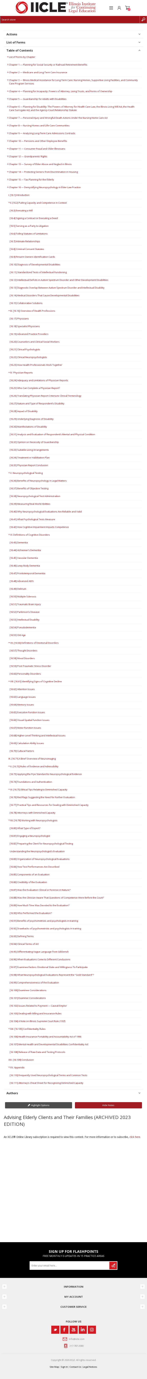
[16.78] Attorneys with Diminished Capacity (32, 812)
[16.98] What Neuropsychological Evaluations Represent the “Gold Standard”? (52, 974)
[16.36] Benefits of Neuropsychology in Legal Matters (38, 480)
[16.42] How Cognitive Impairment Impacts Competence (39, 527)
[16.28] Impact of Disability (24, 411)
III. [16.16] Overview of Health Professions (32, 310)
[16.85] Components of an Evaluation (29, 874)
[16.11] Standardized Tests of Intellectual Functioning (38, 272)
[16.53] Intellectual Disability (24, 619)
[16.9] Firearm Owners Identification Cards (32, 256)
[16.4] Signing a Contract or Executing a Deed (34, 218)
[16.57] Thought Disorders (23, 650)
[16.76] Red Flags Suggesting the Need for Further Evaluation (42, 797)
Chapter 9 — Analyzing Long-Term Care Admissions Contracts (42, 133)
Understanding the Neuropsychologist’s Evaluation (37, 851)
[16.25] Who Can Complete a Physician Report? (35, 388)
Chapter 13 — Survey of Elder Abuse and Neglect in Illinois (40, 164)
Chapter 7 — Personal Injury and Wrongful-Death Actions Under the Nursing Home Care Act (58, 117)
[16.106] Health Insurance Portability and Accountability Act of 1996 (45, 1036)
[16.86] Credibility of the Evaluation (28, 882)
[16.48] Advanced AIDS (22, 581)
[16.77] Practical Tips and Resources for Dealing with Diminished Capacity (49, 805)
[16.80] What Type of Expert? (25, 828)
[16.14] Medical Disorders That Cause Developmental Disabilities (44, 295)
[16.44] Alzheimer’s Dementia (25, 550)
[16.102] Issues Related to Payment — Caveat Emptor (38, 1005)
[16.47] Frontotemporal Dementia (27, 573)
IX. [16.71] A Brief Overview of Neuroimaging (32, 758)
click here (134, 1137)
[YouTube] (74, 1330)
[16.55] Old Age (18, 635)
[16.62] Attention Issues (22, 689)
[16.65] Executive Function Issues (27, 712)
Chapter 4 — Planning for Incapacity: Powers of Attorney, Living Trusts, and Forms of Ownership (60, 91)
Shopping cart (127, 8)
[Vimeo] (83, 1330)
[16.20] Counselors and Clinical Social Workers (35, 341)
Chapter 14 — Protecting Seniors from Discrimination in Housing (43, 171)
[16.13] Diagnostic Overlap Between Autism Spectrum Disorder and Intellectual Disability (57, 287)
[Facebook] (64, 1330)
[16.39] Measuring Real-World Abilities (30, 503)
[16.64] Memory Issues (22, 704)
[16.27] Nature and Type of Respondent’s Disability (37, 403)
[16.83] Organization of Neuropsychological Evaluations (40, 859)
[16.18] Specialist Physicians (25, 326)
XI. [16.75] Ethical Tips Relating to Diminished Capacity (38, 789)
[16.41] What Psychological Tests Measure (32, 519)
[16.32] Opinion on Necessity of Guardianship (34, 442)
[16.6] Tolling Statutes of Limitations (29, 233)
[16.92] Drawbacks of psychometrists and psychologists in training (45, 928)
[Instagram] (92, 1330)
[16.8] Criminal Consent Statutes (27, 249)
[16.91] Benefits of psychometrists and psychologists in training (44, 920)
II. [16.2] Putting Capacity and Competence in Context (38, 202)
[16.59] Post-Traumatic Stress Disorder (30, 666)
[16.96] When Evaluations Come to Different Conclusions (40, 959)
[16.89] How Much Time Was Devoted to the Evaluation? (39, 905)
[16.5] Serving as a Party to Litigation (29, 225)
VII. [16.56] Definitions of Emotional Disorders (34, 642)
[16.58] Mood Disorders (22, 658)
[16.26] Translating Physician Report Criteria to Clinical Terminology (45, 395)
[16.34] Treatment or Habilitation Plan (30, 457)
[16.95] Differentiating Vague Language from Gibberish (39, 951)
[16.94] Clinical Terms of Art (24, 944)
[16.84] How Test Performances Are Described (34, 866)
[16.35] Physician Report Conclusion (29, 465)
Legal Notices (90, 1366)
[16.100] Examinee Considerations (28, 990)
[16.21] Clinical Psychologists (25, 349)
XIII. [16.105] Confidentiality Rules (28, 1028)
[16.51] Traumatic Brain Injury (25, 604)
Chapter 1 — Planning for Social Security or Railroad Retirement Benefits (48, 64)
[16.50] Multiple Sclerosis (23, 596)
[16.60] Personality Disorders (25, 673)
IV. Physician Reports (21, 372)
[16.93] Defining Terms (22, 936)
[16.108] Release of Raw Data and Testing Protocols (37, 1052)
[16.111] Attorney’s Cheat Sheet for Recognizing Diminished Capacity (46, 1083)
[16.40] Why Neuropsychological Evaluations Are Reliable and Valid (46, 511)
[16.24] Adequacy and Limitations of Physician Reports (39, 380)
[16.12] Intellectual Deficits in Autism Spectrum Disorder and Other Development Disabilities (59, 280)
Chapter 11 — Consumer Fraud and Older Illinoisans (37, 148)
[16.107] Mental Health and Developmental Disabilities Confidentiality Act (49, 1044)
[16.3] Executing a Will (21, 210)
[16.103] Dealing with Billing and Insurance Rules (35, 1013)
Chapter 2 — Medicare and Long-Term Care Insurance (38, 72)
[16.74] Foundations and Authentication (31, 781)
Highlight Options (40, 1105)
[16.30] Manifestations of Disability (28, 426)
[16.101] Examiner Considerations (28, 998)
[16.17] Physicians (19, 318)
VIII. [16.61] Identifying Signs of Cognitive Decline (36, 681)
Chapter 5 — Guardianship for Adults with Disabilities (38, 99)
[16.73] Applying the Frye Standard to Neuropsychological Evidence (46, 774)
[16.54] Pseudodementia (23, 627)
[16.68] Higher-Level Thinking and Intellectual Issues (37, 735)
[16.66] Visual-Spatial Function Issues (29, 720)
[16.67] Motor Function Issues (25, 727)
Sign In (64, 1366)
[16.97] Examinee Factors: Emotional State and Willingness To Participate (49, 967)
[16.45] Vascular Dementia (24, 558)
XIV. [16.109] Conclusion (21, 1059)
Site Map (54, 1366)
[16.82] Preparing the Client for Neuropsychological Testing (41, 843)
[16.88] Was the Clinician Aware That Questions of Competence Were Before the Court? (57, 897)
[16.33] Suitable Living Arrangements (29, 449)
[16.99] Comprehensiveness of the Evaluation (34, 982)
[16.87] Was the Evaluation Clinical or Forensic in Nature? (40, 890)
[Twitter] (55, 1330)
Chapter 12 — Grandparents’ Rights (28, 156)
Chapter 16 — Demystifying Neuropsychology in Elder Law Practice (45, 187)
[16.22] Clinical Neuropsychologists (28, 357)
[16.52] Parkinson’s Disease (24, 612)
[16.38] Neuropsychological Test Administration (35, 496)
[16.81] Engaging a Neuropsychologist (30, 835)
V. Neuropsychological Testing (26, 473)
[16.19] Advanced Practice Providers (29, 334)
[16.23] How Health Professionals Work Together (36, 364)
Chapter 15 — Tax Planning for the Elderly (31, 179)
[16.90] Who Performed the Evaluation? (31, 913)
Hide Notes (108, 1105)
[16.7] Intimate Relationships (25, 241)
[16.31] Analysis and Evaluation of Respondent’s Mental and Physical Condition (52, 434)
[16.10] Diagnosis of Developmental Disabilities (35, 264)
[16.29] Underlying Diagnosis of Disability (32, 419)
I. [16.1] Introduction (18, 195)
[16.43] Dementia (19, 542)
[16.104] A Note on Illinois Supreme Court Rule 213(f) (37, 1021)
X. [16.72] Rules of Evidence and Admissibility (34, 766)
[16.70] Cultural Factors (22, 751)
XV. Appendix (17, 1067)
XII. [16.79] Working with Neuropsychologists (34, 820)
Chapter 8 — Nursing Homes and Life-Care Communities (39, 125)
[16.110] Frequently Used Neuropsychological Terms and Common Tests (48, 1075)
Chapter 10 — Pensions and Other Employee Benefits (38, 141)
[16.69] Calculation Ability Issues (27, 743)
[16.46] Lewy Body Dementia (25, 565)
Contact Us (75, 1366)
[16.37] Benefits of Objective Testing (29, 488)
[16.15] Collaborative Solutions (26, 303)
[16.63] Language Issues (23, 696)
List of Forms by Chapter (22, 57)
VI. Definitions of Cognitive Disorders (30, 534)
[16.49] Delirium (18, 588)
